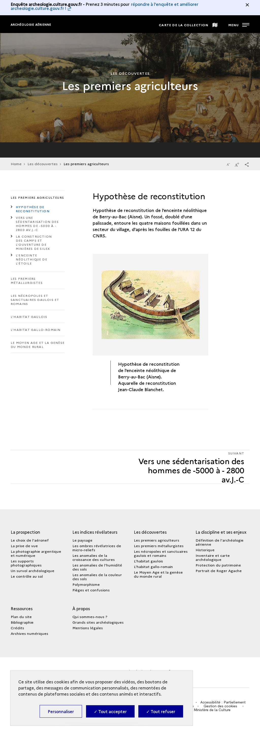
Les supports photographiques (26, 563)
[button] (247, 164)
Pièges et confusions (91, 589)
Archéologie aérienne (31, 24)
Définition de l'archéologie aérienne (219, 542)
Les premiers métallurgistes (27, 280)
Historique (205, 549)
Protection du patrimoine (218, 565)
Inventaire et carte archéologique (213, 557)
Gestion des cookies (220, 706)
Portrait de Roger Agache (219, 570)
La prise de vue (24, 545)
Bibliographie (22, 622)
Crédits (17, 627)
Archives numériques (29, 633)
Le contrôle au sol (27, 576)
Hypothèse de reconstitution (33, 209)
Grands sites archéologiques (98, 622)
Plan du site (21, 616)
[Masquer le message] (247, 5)
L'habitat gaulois (29, 316)
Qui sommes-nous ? (89, 616)
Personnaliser (61, 711)
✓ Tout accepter (110, 711)
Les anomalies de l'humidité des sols (97, 567)
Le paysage (82, 540)
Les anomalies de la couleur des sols (97, 576)
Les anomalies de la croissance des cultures (93, 557)
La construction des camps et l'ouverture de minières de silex (34, 242)
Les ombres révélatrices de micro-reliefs (96, 547)
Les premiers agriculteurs (37, 197)
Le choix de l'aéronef (30, 540)
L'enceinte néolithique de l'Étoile (31, 259)
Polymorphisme (86, 584)
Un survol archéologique (32, 570)
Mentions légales (87, 627)
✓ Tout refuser (160, 711)
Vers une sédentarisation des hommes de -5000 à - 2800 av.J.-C (37, 223)
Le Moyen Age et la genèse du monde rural (37, 344)
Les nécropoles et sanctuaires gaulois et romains (35, 299)
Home (16, 163)
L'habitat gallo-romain (35, 329)
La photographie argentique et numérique (36, 553)
